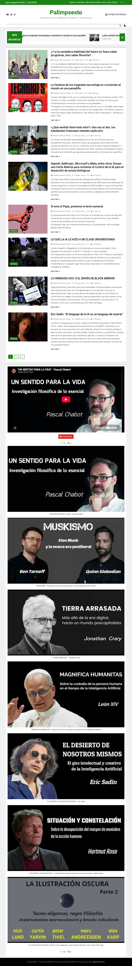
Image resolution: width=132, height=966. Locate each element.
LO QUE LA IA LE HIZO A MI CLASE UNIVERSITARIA (83, 239)
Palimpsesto (66, 12)
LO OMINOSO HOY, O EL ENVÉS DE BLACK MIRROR (83, 278)
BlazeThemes (99, 962)
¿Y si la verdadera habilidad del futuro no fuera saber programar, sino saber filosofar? (94, 3)
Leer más (54, 77)
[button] (69, 442)
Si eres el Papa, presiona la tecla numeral (77, 206)
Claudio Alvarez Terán (62, 60)
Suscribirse (67, 436)
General (13, 76)
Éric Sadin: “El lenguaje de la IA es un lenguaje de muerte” (87, 314)
